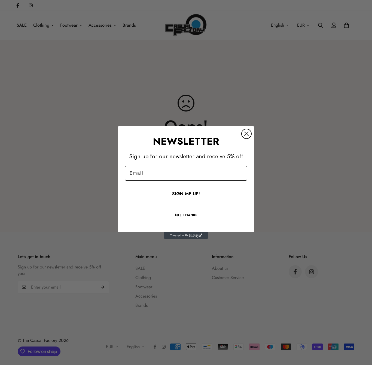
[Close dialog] (246, 134)
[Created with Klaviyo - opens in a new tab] (186, 235)
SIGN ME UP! (186, 194)
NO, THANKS (186, 215)
